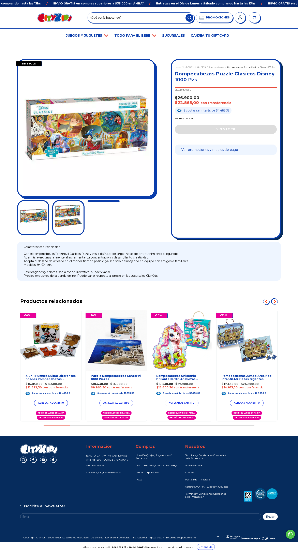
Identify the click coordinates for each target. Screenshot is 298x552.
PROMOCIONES (218, 17)
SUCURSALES (173, 36)
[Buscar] (189, 18)
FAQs (139, 479)
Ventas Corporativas (147, 472)
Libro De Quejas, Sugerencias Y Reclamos (154, 457)
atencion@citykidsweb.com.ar (104, 472)
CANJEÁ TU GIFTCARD (210, 36)
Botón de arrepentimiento (180, 537)
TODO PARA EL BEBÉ (132, 36)
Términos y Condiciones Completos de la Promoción (205, 457)
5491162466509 (95, 465)
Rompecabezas (216, 67)
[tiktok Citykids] (53, 460)
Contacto (190, 472)
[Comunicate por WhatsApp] (290, 534)
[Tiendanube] (227, 538)
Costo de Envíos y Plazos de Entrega (157, 465)
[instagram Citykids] (23, 460)
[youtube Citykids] (43, 460)
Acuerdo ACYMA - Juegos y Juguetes (206, 486)
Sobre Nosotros (194, 465)
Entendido (206, 546)
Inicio (177, 67)
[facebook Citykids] (33, 460)
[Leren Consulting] (258, 538)
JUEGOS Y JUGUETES (84, 36)
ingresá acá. (155, 537)
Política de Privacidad (197, 479)
